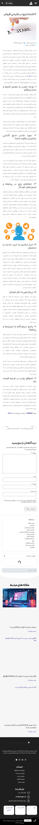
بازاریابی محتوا (30, 534)
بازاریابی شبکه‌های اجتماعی (26, 532)
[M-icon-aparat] (13, 760)
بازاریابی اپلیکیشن (29, 528)
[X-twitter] (25, 760)
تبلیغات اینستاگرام (19, 770)
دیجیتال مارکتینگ (29, 539)
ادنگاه (30, 76)
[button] (35, 3)
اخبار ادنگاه (31, 523)
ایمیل (34, 484)
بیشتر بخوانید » (32, 631)
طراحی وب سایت (29, 545)
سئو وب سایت (20, 776)
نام (34, 476)
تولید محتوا (21, 782)
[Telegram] (16, 760)
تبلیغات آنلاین (30, 536)
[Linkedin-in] (22, 760)
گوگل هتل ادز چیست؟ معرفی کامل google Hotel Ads (19, 676)
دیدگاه (33, 453)
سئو (33, 541)
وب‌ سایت (33, 491)
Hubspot (30, 413)
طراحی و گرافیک (30, 543)
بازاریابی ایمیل (30, 530)
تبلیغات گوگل (20, 779)
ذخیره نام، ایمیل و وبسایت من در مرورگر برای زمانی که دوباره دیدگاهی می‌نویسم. (20, 501)
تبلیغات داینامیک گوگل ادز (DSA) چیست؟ (23, 627)
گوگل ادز (32, 547)
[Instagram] (19, 760)
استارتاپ (32, 525)
